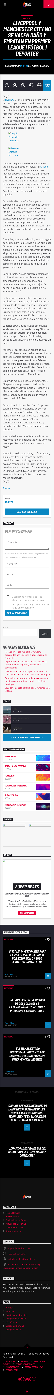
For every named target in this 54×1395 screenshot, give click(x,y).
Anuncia (10, 1311)
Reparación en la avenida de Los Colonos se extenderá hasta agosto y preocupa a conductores (26, 664)
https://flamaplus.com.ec (20, 1248)
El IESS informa (13, 1216)
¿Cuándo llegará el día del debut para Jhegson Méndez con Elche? (27, 1151)
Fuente (6, 488)
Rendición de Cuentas (16, 1315)
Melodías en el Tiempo (15, 804)
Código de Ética (13, 1329)
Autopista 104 (11, 795)
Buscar (5, 627)
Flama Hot (10, 775)
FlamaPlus (9, 974)
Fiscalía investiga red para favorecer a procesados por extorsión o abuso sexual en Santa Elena (26, 654)
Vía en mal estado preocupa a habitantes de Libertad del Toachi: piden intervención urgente (26, 1054)
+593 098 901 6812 (16, 1253)
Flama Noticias (13, 1213)
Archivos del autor (26, 511)
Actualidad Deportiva (15, 766)
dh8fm (24, 66)
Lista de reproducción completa (26, 737)
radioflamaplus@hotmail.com (22, 1259)
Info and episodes (27, 913)
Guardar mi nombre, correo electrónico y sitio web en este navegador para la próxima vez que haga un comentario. (31, 597)
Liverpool (10, 99)
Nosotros (10, 1307)
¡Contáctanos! (12, 1322)
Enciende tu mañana (16, 1220)
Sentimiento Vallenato (16, 785)
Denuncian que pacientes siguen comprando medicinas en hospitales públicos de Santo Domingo (26, 681)
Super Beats (10, 756)
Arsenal (44, 166)
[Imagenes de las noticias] (27, 138)
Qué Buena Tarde (14, 1227)
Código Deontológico (16, 1318)
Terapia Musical (13, 1231)
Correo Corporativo (15, 1325)
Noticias (27, 18)
